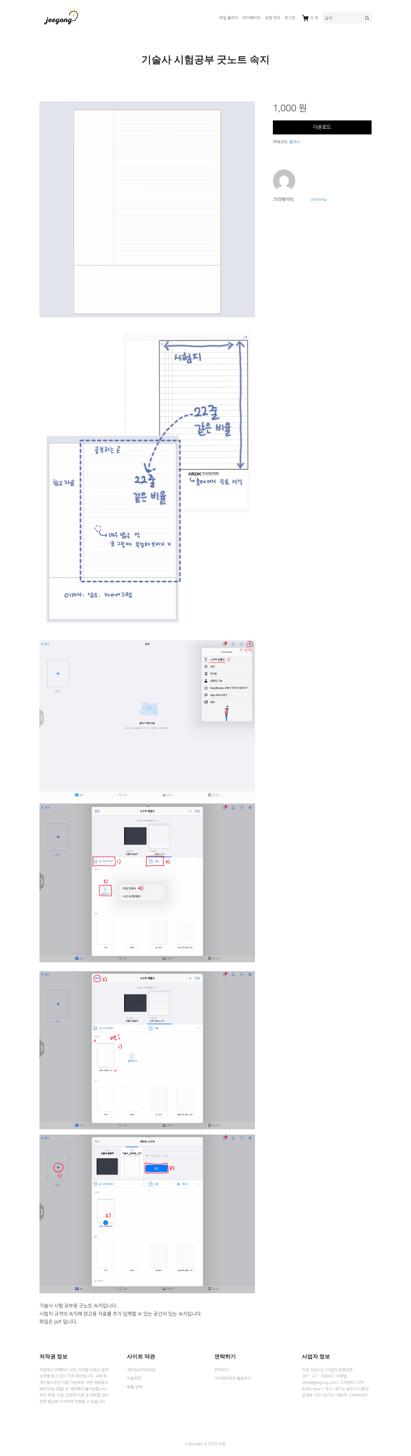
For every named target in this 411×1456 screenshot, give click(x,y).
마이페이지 (252, 18)
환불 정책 (134, 1387)
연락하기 (221, 1370)
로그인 (290, 18)
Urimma (318, 199)
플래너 (294, 142)
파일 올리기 (228, 18)
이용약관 (134, 1378)
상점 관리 (272, 18)
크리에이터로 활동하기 (232, 1378)
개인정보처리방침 (141, 1370)
